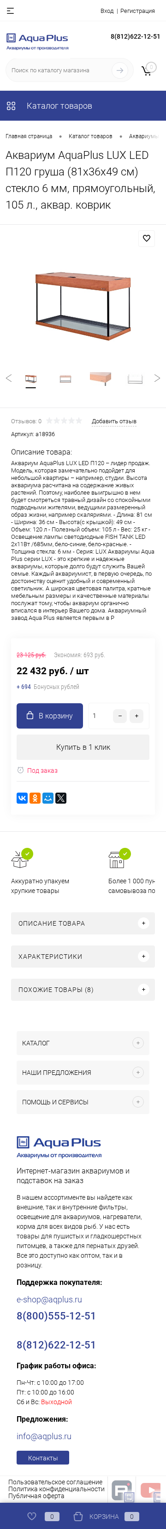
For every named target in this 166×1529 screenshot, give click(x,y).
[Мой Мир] (47, 798)
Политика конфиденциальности (56, 1489)
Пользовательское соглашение (55, 1482)
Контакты (43, 1458)
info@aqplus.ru (44, 1436)
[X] (60, 798)
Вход (107, 10)
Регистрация (137, 10)
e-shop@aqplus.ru (49, 1299)
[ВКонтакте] (22, 798)
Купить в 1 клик (83, 747)
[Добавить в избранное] (146, 238)
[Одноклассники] (35, 798)
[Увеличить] (83, 306)
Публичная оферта (36, 1496)
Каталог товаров (58, 106)
